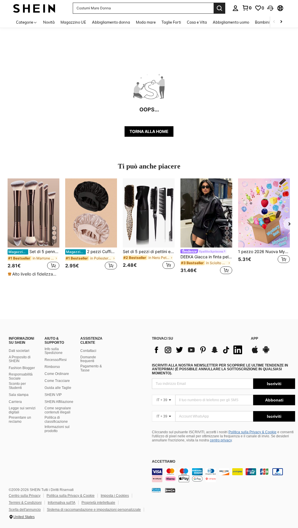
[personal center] (235, 8)
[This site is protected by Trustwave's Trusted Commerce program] (156, 490)
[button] (270, 8)
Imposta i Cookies (115, 496)
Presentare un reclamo (20, 419)
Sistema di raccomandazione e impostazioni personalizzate (94, 510)
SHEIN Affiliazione (59, 402)
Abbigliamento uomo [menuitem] (231, 22)
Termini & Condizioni (25, 503)
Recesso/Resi (56, 360)
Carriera (15, 402)
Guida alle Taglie (58, 388)
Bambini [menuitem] (262, 22)
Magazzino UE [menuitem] (73, 22)
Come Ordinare (57, 374)
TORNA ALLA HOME (149, 131)
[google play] (266, 352)
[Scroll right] (281, 22)
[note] (33, 274)
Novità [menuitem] (49, 22)
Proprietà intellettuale (98, 503)
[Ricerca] (219, 8)
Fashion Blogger (22, 368)
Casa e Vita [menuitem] (197, 22)
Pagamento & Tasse (91, 368)
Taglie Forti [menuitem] (171, 22)
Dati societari (19, 351)
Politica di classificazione (56, 419)
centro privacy (221, 440)
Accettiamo (163, 462)
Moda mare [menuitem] (146, 22)
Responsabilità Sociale (21, 376)
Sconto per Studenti (17, 386)
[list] (198, 349)
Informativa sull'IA (61, 503)
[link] (247, 7)
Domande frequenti (88, 359)
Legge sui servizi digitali (22, 410)
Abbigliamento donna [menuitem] (111, 22)
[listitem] (33, 227)
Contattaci (88, 351)
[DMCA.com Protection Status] (170, 490)
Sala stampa (19, 395)
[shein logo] (34, 8)
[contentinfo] (223, 475)
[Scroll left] (274, 22)
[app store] (255, 352)
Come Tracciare (57, 381)
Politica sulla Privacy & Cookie (252, 432)
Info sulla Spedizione (54, 351)
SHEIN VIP (53, 395)
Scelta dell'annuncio (25, 510)
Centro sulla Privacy (24, 496)
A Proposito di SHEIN (20, 359)
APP (254, 339)
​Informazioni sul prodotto (57, 429)
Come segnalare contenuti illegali (58, 410)
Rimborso (52, 367)
